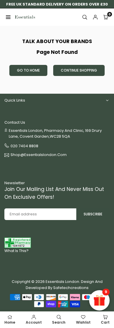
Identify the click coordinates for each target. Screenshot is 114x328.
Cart (105, 322)
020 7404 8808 (24, 146)
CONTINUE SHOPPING (79, 70)
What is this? (16, 250)
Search (58, 322)
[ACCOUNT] (95, 17)
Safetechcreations (71, 287)
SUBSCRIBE (93, 214)
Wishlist (83, 322)
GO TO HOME (28, 70)
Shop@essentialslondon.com (39, 155)
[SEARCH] (85, 17)
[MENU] (8, 17)
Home (9, 322)
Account (34, 322)
